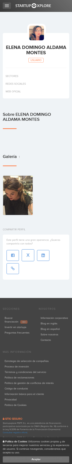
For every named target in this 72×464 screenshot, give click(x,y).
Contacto (46, 340)
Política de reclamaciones (19, 377)
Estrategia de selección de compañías (27, 361)
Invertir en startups (15, 327)
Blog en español (50, 329)
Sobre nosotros (49, 334)
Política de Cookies (16, 405)
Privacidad (11, 399)
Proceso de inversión (17, 366)
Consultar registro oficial (15, 432)
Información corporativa (54, 318)
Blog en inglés (49, 323)
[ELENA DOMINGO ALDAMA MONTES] (18, 195)
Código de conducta (16, 388)
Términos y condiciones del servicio (25, 372)
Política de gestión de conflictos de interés (29, 383)
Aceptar (36, 459)
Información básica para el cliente (24, 394)
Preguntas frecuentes (17, 332)
